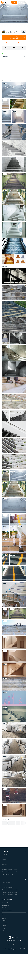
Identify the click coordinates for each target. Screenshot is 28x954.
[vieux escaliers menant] (13, 222)
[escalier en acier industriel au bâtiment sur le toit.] (13, 270)
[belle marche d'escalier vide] (13, 238)
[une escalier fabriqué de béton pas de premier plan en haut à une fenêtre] (10, 385)
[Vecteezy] (2, 2)
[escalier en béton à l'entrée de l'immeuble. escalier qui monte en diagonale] (13, 503)
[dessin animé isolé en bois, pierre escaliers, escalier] (7, 294)
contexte (11, 939)
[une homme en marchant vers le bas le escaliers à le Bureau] (13, 431)
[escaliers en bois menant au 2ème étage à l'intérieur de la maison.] (6, 624)
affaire (4, 939)
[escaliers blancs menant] (13, 89)
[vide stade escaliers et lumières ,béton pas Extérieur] (13, 743)
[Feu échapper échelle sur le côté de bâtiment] (13, 830)
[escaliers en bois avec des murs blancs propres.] (5, 103)
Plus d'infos (5, 55)
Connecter (21, 2)
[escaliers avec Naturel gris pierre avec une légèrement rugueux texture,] (13, 327)
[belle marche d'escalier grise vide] (13, 189)
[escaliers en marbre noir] (5, 461)
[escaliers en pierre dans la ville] (5, 373)
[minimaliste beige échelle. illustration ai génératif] (13, 758)
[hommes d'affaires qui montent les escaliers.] (10, 599)
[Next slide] (22, 939)
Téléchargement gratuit (14, 37)
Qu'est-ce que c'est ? (14, 53)
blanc (18, 939)
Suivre (23, 32)
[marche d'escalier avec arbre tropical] (10, 114)
